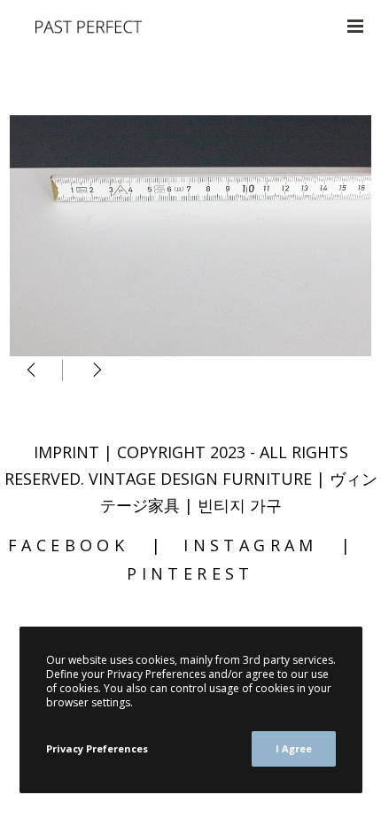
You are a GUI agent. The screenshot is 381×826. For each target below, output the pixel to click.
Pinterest (190, 573)
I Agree (294, 748)
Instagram (250, 545)
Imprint (66, 452)
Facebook (68, 545)
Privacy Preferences (97, 748)
